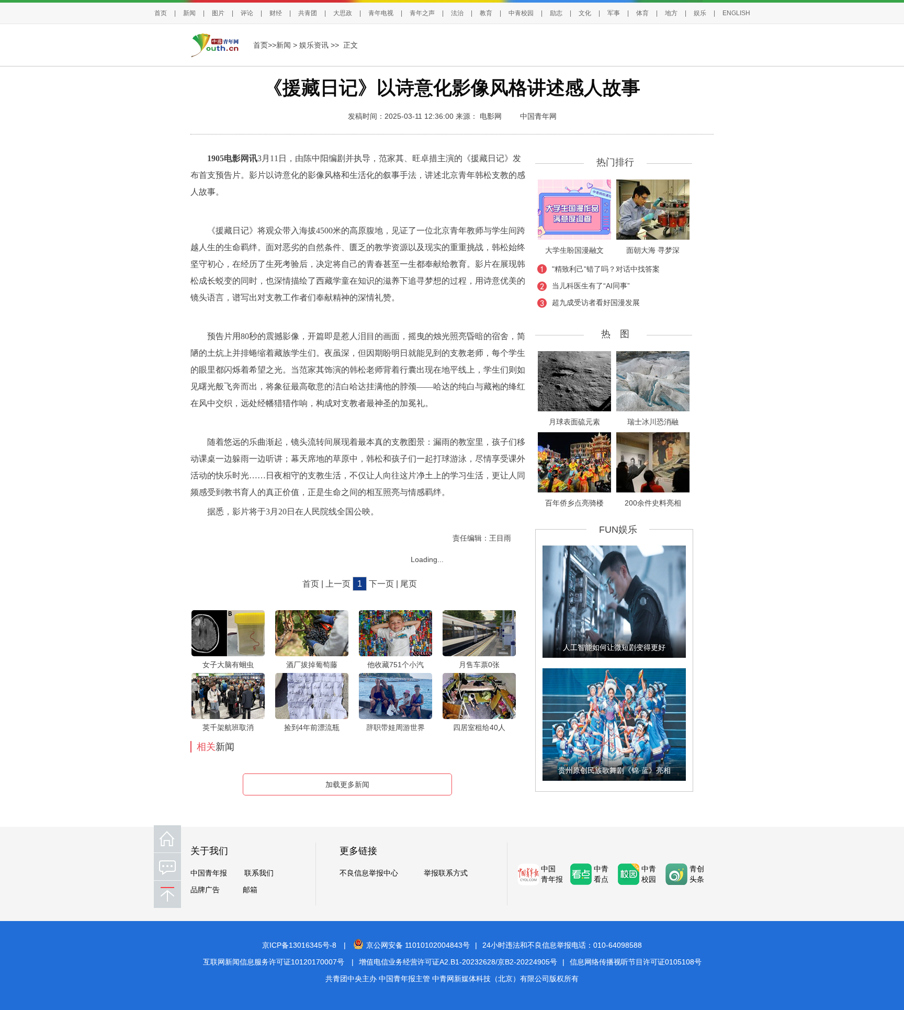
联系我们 (259, 873)
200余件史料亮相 (653, 503)
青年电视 (380, 13)
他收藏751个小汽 (395, 664)
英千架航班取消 (228, 727)
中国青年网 (538, 116)
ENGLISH (736, 13)
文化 (585, 13)
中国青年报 (208, 873)
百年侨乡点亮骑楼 (574, 503)
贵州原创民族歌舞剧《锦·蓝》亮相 (614, 770)
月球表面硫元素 (574, 422)
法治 (457, 13)
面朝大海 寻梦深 (653, 250)
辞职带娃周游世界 (395, 727)
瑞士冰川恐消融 (653, 422)
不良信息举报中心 (369, 873)
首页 (160, 13)
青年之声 (422, 13)
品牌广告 (205, 889)
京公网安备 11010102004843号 (418, 945)
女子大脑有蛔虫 (228, 664)
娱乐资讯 (314, 45)
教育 (486, 13)
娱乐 (700, 13)
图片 (218, 13)
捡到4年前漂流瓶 (312, 727)
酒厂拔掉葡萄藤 (311, 664)
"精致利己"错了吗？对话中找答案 (606, 269)
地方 (671, 13)
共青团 (307, 13)
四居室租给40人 (479, 727)
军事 (613, 13)
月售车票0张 (479, 664)
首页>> (264, 45)
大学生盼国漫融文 (574, 250)
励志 (556, 13)
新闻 (189, 13)
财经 (275, 13)
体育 (642, 13)
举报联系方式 (446, 873)
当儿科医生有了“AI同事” (591, 286)
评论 (247, 13)
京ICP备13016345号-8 (299, 945)
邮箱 (250, 889)
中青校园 (521, 13)
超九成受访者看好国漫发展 (596, 302)
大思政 (342, 13)
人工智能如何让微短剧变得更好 (614, 647)
